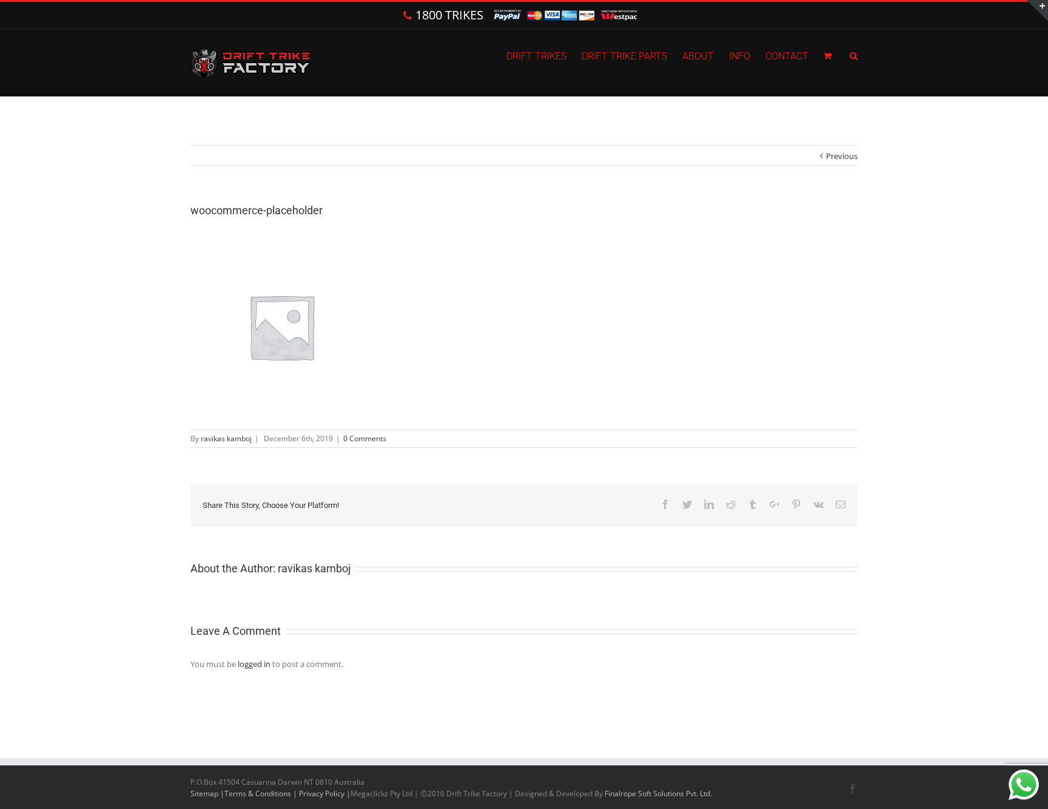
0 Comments (364, 438)
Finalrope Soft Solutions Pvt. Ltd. (658, 793)
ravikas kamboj (226, 438)
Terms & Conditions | (261, 793)
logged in (254, 663)
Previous (842, 156)
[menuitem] (544, 55)
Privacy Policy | (325, 793)
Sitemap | (207, 793)
